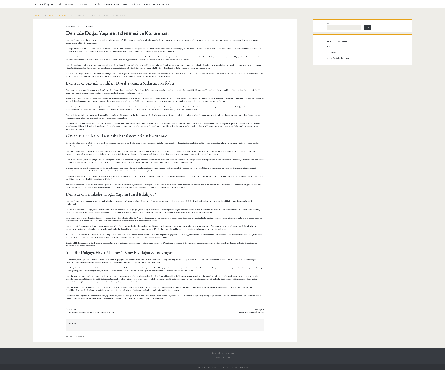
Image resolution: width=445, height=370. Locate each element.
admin (90, 26)
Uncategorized (56, 15)
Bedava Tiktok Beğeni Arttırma (96, 4)
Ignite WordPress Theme (210, 367)
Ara (328, 24)
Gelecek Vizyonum (45, 4)
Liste (116, 4)
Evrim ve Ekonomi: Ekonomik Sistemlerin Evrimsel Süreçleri (90, 312)
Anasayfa (38, 15)
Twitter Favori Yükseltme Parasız (155, 4)
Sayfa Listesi (128, 4)
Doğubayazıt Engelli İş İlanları (251, 312)
